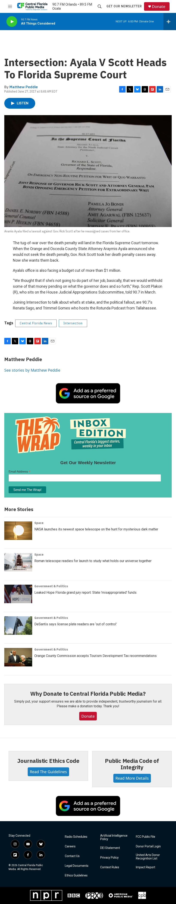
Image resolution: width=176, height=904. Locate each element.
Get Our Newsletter (124, 6)
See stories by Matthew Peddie (32, 370)
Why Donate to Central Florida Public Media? (88, 693)
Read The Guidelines (48, 771)
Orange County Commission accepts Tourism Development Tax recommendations (95, 656)
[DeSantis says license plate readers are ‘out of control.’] (18, 625)
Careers (70, 846)
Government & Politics (51, 586)
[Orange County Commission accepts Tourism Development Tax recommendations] (18, 657)
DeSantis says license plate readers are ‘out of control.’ (75, 624)
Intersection (73, 323)
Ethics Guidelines (76, 875)
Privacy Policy (109, 857)
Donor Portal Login (148, 846)
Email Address (19, 472)
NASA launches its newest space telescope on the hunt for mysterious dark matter (96, 529)
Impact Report (145, 867)
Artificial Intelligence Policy (113, 837)
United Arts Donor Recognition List (148, 856)
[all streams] (169, 21)
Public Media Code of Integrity (132, 764)
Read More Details (132, 778)
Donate (158, 6)
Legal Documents (76, 865)
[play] (11, 21)
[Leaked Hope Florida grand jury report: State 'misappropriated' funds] (18, 594)
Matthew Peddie (23, 87)
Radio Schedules (76, 836)
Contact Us (72, 856)
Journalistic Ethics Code (48, 760)
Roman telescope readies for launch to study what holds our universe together (93, 561)
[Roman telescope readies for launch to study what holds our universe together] (18, 562)
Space (39, 523)
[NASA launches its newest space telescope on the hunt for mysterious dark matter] (18, 530)
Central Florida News (36, 323)
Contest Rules (109, 867)
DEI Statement (110, 848)
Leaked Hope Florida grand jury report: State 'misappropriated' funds (85, 592)
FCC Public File (145, 836)
